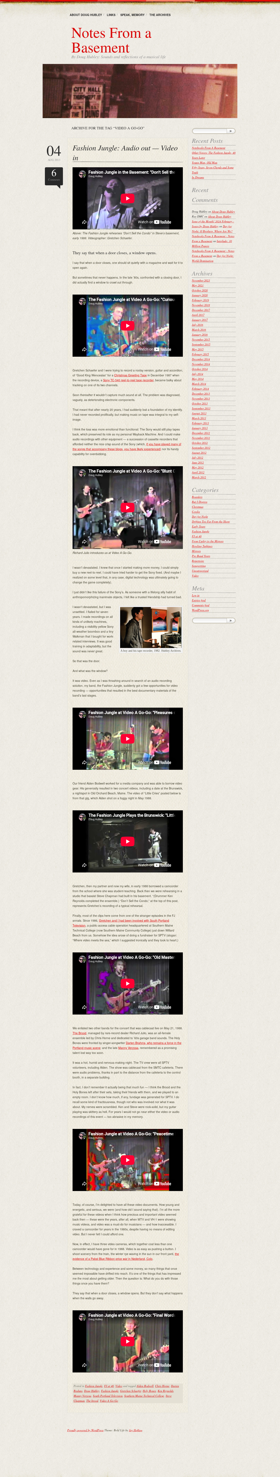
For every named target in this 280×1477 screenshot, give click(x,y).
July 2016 (197, 325)
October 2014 (200, 369)
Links (111, 15)
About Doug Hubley (86, 15)
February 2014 (200, 389)
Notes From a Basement (111, 39)
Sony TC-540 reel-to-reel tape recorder (128, 380)
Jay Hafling (135, 1430)
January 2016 (200, 334)
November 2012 (201, 438)
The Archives (160, 15)
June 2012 (198, 462)
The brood (92, 1401)
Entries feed (199, 600)
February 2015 (200, 354)
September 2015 (201, 344)
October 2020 (200, 290)
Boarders (197, 497)
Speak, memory (132, 15)
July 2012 (197, 457)
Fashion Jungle (93, 1386)
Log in (195, 595)
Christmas (197, 507)
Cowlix (196, 512)
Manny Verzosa (128, 1048)
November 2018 (201, 305)
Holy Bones (149, 1391)
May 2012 (198, 467)
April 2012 (198, 472)
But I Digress (199, 502)
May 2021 (198, 285)
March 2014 (199, 384)
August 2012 (199, 452)
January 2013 (200, 428)
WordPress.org (200, 610)
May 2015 (198, 349)
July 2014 (197, 374)
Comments (54, 174)
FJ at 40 (109, 1386)
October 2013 (200, 403)
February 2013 (200, 423)
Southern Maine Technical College (144, 1396)
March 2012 (199, 477)
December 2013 (201, 393)
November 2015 (201, 339)
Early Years (198, 526)
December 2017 (201, 310)
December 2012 (201, 433)
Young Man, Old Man (204, 162)
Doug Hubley (91, 1391)
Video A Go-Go (109, 1401)
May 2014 (198, 379)
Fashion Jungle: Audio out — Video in (125, 152)
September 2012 (201, 448)
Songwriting (199, 566)
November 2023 (201, 280)
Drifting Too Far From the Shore (211, 521)
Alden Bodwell (145, 1386)
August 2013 (199, 413)
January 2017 (200, 320)
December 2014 (201, 359)
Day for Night (200, 516)
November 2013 (201, 398)
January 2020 (200, 295)
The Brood (79, 1033)
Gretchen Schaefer (130, 1391)
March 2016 (199, 329)
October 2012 (200, 443)
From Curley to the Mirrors (207, 541)
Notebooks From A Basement (208, 148)
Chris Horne (162, 1386)
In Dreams (198, 177)
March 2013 (199, 418)
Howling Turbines (202, 546)
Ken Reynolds (165, 1391)
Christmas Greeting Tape (130, 375)
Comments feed (200, 605)
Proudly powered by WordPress (85, 1430)
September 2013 (201, 408)
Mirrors (196, 551)
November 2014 (201, 364)
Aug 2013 (54, 152)
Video (118, 1386)
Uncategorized (200, 571)
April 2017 (198, 315)
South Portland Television (108, 1396)
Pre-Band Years (201, 556)
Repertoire (198, 561)
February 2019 (200, 300)
